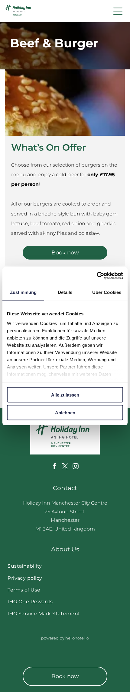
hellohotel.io (77, 638)
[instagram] (75, 467)
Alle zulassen (65, 394)
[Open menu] (117, 11)
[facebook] (54, 467)
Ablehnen (65, 412)
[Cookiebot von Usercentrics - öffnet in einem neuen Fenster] (96, 275)
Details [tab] (65, 292)
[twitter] (65, 467)
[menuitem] (65, 566)
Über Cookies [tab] (106, 292)
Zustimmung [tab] (23, 292)
